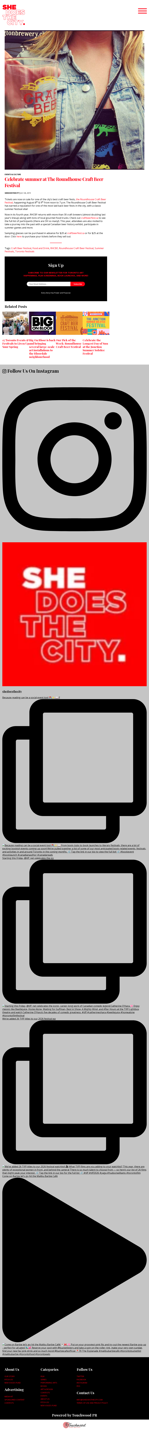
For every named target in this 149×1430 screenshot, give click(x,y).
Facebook (81, 1379)
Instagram (82, 1382)
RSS (78, 1386)
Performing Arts (49, 1382)
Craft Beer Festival (21, 248)
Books (44, 1386)
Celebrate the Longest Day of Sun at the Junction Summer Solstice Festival (95, 346)
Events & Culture (13, 174)
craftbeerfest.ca (89, 217)
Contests (9, 1403)
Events (44, 1395)
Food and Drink (40, 248)
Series (44, 1379)
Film (42, 1376)
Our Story (10, 1376)
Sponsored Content (14, 1399)
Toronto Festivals (24, 251)
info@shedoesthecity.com (90, 1399)
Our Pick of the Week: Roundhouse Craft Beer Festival (68, 343)
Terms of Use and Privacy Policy (92, 1403)
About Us (45, 1399)
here (19, 236)
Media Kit (9, 1396)
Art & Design (47, 1389)
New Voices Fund (13, 1382)
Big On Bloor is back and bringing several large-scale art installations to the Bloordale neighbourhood (42, 348)
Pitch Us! (9, 1379)
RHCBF (54, 248)
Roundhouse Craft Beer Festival (76, 248)
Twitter (80, 1376)
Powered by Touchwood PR (74, 1415)
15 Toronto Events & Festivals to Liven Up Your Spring (15, 343)
